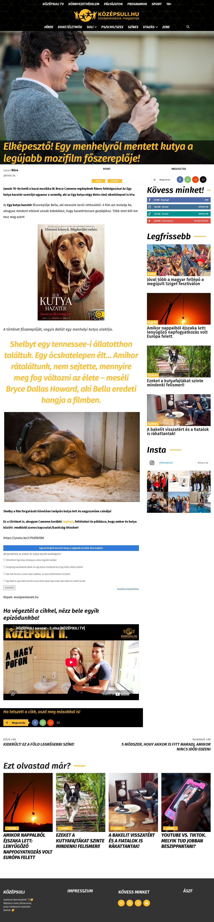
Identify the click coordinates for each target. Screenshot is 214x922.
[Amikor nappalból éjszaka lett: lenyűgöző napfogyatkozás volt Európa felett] (179, 309)
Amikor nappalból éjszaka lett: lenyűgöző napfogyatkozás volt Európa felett (177, 332)
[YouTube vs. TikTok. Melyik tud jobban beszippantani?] (186, 802)
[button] (188, 27)
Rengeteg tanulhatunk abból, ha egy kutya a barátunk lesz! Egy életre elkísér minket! (44, 567)
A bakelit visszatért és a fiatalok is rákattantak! (178, 431)
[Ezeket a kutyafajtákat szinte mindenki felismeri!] (179, 361)
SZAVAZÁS (9, 588)
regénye (68, 521)
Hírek (98, 181)
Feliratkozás (201, 221)
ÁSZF (187, 891)
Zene (152, 274)
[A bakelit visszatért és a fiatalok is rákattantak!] (179, 410)
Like (206, 200)
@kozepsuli (166, 462)
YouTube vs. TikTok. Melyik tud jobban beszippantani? (183, 840)
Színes (115, 181)
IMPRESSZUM (80, 891)
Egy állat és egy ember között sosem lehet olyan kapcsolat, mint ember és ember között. (46, 581)
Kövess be (203, 207)
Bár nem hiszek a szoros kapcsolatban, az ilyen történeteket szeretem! (38, 574)
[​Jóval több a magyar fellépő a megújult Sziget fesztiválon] (179, 260)
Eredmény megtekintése (128, 589)
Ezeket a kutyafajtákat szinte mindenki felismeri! (175, 383)
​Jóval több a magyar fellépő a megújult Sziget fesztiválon (175, 281)
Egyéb (152, 322)
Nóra (15, 170)
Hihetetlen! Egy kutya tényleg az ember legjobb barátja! (31, 560)
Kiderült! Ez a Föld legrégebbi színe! (38, 744)
